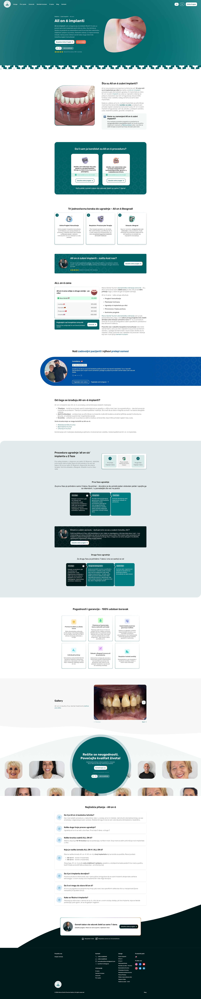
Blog (57, 4)
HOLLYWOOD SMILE (80, 365)
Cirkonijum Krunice (123, 970)
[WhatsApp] (57, 48)
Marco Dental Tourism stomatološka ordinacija (118, 316)
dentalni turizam (122, 334)
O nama (97, 971)
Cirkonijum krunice (64, 428)
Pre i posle (23, 4)
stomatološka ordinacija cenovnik (129, 288)
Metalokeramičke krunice (66, 425)
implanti (115, 94)
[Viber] (60, 48)
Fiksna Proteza (122, 974)
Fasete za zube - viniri (124, 981)
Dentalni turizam (42, 4)
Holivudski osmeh (83, 188)
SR (176, 4)
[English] (136, 957)
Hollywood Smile (122, 963)
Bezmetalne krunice (65, 427)
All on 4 (120, 958)
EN (182, 4)
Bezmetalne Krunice (123, 968)
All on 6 (120, 961)
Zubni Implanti (122, 956)
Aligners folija (122, 979)
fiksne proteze (127, 125)
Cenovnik (31, 4)
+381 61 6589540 (67, 48)
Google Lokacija (59, 956)
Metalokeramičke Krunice (125, 972)
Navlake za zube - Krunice (125, 965)
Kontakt (63, 4)
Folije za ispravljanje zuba (125, 977)
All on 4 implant (134, 90)
